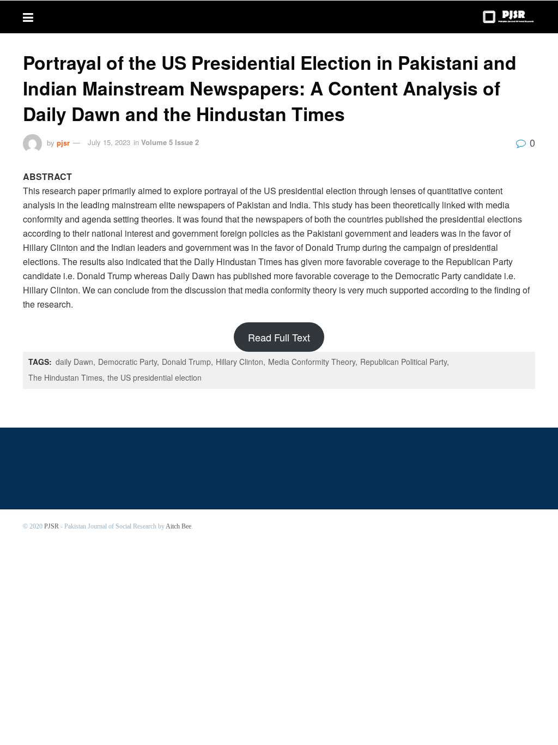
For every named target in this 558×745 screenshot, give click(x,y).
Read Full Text (279, 337)
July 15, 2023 (109, 142)
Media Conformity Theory (311, 361)
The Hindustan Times (65, 377)
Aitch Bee (178, 526)
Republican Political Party (403, 361)
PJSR (51, 526)
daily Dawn (74, 361)
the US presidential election (154, 377)
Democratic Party (127, 361)
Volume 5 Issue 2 (170, 142)
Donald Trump (186, 361)
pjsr (63, 142)
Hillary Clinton (239, 361)
